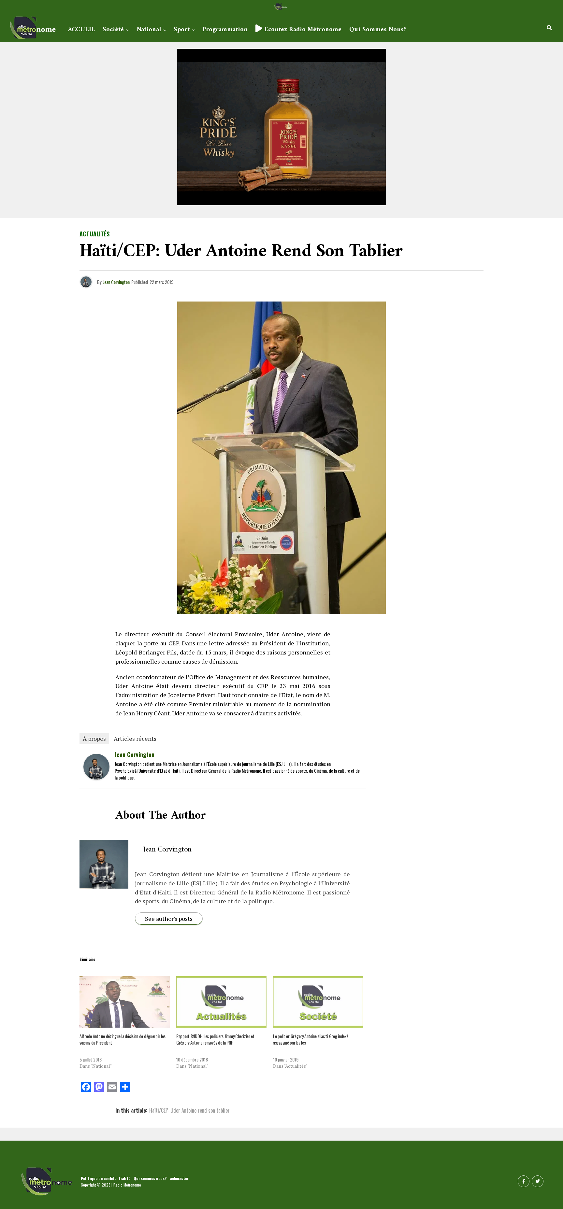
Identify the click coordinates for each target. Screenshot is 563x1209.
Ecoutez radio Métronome (301, 29)
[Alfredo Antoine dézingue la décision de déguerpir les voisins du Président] (124, 1002)
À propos (94, 738)
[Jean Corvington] (96, 777)
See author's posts (169, 918)
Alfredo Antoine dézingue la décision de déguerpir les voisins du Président (122, 1039)
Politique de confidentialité (105, 1178)
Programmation (225, 29)
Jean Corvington (116, 281)
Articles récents (135, 738)
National (149, 29)
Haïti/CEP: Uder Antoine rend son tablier (189, 1110)
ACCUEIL (81, 29)
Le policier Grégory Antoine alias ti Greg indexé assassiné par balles (310, 1039)
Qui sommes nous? (377, 29)
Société (113, 29)
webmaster (179, 1178)
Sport (182, 29)
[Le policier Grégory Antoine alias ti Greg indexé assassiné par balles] (318, 1002)
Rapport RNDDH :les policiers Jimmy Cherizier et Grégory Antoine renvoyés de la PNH (215, 1039)
